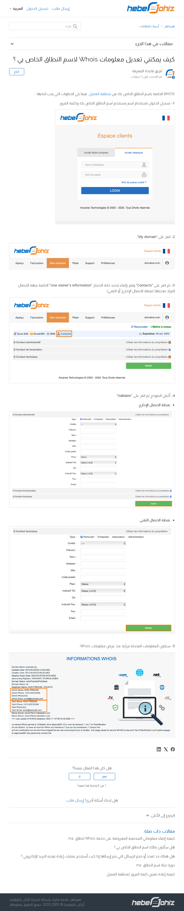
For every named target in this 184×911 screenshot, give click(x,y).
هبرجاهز (169, 26)
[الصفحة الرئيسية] (151, 12)
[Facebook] (173, 749)
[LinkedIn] (159, 749)
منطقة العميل (100, 93)
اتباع (16, 72)
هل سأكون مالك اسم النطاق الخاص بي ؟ (144, 847)
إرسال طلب (60, 8)
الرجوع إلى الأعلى (162, 815)
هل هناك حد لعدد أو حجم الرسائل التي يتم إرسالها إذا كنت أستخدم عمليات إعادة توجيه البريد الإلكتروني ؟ (98, 856)
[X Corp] (166, 749)
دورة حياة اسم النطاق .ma (155, 864)
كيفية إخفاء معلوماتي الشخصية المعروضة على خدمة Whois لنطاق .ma (121, 838)
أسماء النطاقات (149, 26)
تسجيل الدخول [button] (37, 8)
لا (79, 776)
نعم (104, 776)
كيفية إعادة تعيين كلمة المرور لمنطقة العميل (141, 874)
